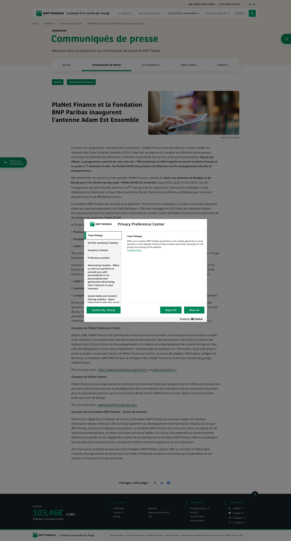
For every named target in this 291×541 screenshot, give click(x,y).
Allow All (194, 310)
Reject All (170, 310)
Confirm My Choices (103, 310)
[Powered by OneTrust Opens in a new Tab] (192, 319)
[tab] (102, 235)
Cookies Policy (134, 250)
